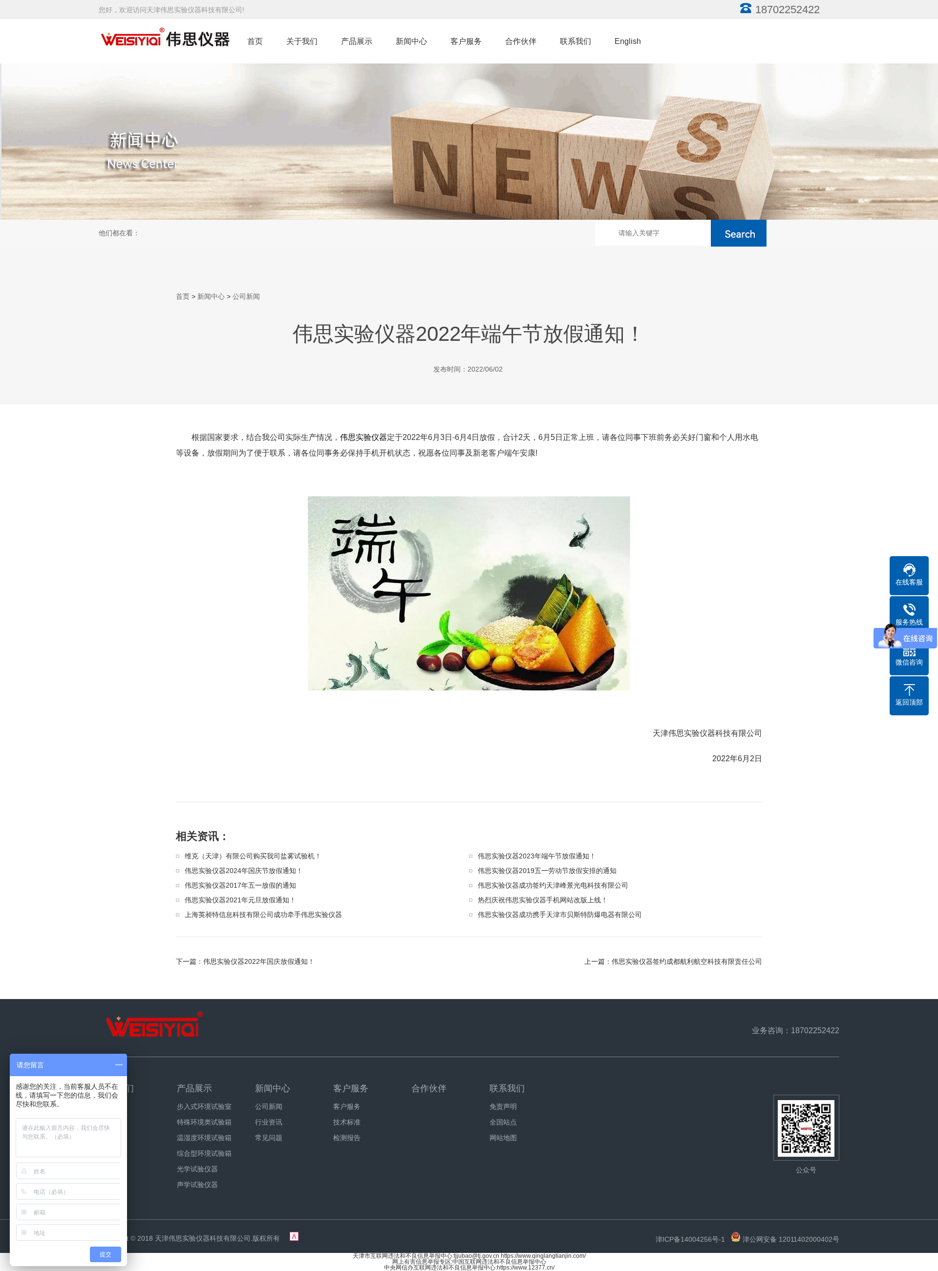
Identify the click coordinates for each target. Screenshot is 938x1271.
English (628, 41)
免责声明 (503, 1106)
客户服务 (466, 41)
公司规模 (112, 1122)
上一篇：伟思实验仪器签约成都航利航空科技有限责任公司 (673, 961)
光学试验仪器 (197, 1169)
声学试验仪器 (197, 1184)
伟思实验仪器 (363, 437)
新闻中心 (411, 41)
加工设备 (112, 1153)
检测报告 (347, 1138)
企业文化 (112, 1169)
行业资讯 (268, 1122)
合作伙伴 (520, 41)
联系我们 (575, 41)
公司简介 (112, 1106)
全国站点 (503, 1122)
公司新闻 (246, 296)
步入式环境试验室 (204, 1106)
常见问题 (268, 1138)
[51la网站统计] (294, 1238)
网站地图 (503, 1138)
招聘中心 (112, 1138)
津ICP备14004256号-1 (690, 1239)
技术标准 (347, 1122)
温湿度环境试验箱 (204, 1138)
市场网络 (112, 1184)
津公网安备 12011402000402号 (791, 1239)
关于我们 (302, 41)
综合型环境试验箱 (204, 1153)
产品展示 (356, 41)
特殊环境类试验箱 (204, 1122)
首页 (255, 41)
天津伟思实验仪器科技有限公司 (203, 1238)
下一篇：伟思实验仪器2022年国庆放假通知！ (245, 961)
